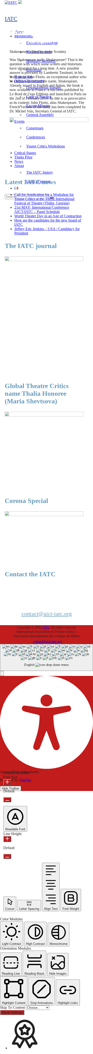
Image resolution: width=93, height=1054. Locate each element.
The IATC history (39, 172)
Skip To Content (13, 1007)
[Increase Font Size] (7, 782)
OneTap (25, 780)
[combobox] (46, 657)
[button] (2, 673)
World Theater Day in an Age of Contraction (48, 216)
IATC (11, 19)
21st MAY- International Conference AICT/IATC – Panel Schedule (41, 209)
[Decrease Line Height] (7, 856)
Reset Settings (12, 1012)
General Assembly (40, 115)
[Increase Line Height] (7, 839)
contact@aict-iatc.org (46, 614)
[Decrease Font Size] (7, 799)
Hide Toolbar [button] (10, 788)
